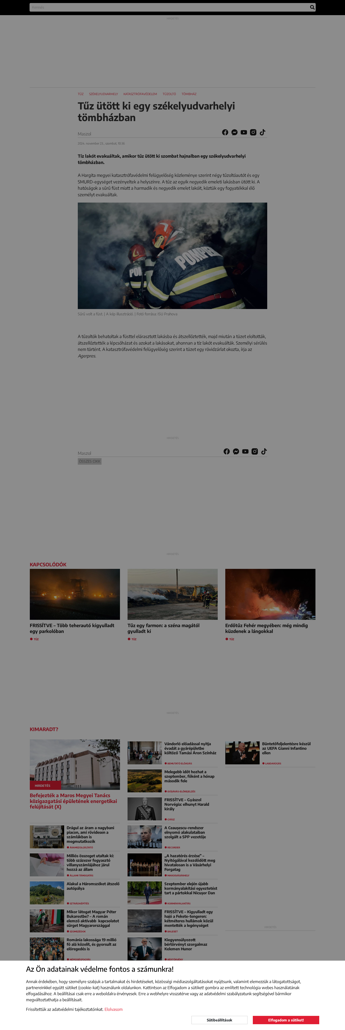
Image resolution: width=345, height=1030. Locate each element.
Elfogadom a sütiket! (286, 1020)
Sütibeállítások (219, 1020)
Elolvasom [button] (114, 1009)
